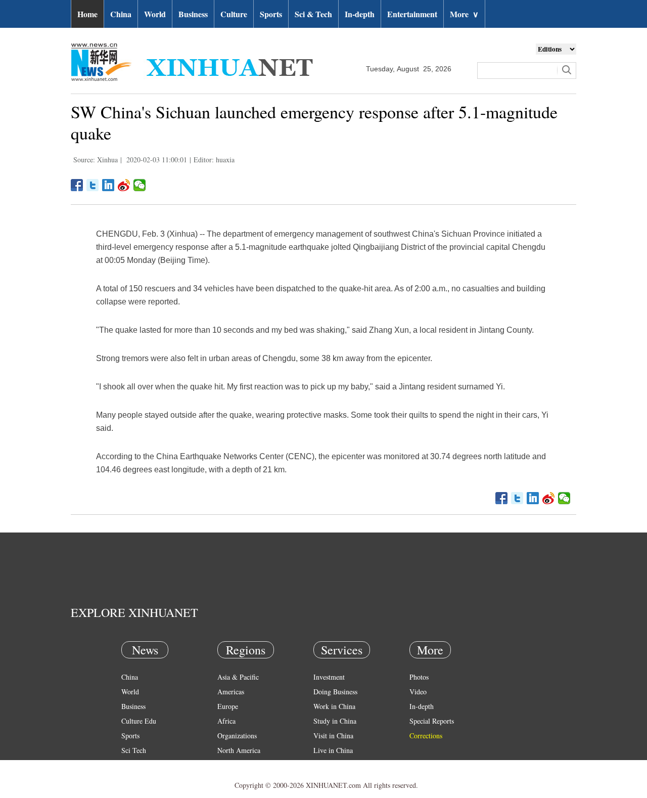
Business (193, 14)
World (155, 14)
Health (130, 765)
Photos (419, 677)
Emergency (329, 765)
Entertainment (412, 14)
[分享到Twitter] (92, 185)
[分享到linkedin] (108, 185)
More (464, 14)
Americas (230, 691)
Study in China (334, 721)
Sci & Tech (313, 14)
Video (418, 691)
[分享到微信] (139, 185)
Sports (271, 14)
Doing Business (335, 691)
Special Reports (431, 721)
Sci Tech (133, 750)
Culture (233, 14)
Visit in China (333, 735)
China (120, 14)
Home (87, 14)
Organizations (237, 735)
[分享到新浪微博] (124, 185)
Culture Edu (138, 721)
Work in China (334, 706)
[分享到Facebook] (77, 185)
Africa (226, 721)
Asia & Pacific (238, 677)
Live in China (333, 750)
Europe (227, 706)
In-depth (360, 14)
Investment (329, 677)
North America (238, 750)
